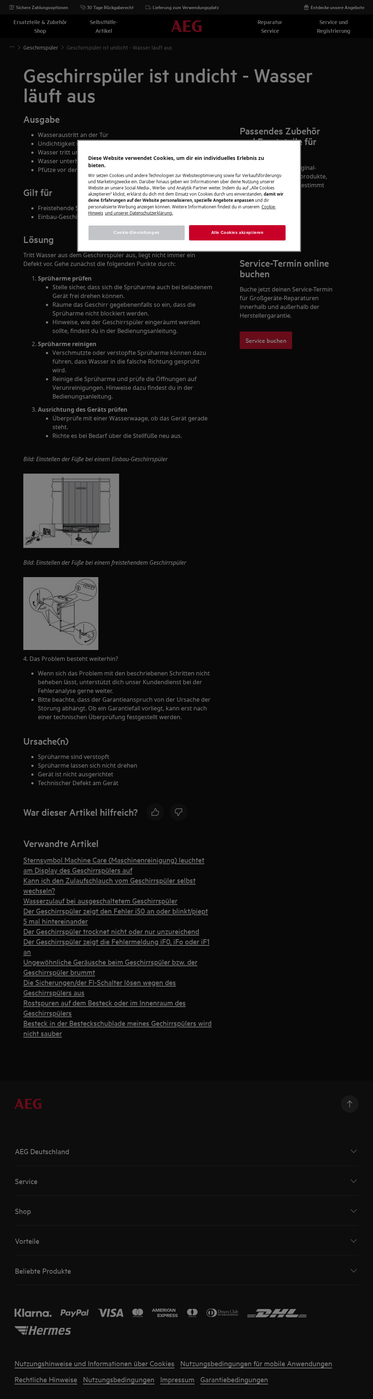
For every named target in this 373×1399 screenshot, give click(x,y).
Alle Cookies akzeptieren (237, 232)
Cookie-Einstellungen (136, 232)
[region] (189, 196)
